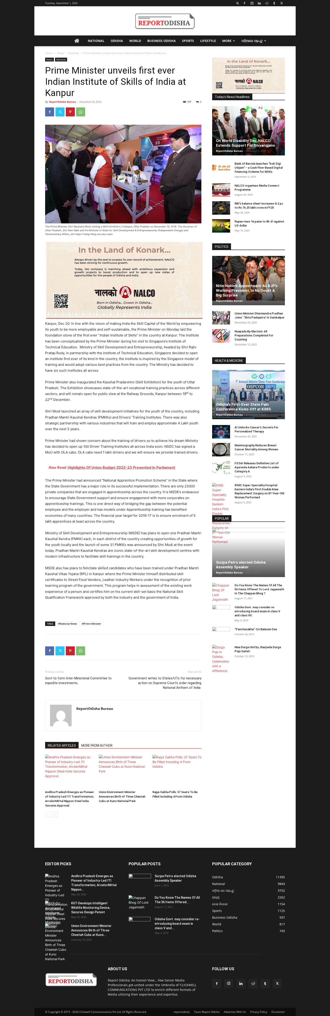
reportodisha (182, 1012)
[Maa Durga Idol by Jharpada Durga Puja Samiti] (221, 659)
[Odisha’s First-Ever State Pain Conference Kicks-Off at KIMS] (248, 396)
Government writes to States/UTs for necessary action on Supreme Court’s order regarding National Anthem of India (165, 683)
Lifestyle (208, 41)
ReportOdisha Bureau (62, 101)
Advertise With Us (235, 1012)
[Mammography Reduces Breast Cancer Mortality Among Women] (221, 449)
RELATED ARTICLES (62, 745)
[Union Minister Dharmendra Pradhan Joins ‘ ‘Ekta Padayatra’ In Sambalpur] (221, 318)
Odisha (117, 41)
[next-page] (55, 814)
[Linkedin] (259, 3)
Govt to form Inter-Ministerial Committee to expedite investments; (78, 680)
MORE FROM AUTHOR (96, 745)
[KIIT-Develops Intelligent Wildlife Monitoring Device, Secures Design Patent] (56, 915)
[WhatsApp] (80, 111)
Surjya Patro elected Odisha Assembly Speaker (241, 564)
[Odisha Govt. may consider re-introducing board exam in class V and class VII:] (221, 611)
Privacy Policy (258, 1012)
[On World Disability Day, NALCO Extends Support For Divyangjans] (248, 135)
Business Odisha (161, 41)
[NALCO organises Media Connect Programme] (221, 190)
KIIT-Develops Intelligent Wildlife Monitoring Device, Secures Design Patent (90, 907)
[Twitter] (281, 3)
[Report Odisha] (165, 21)
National (96, 41)
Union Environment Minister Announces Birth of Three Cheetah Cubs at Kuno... (91, 930)
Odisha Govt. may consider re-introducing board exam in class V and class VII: (257, 611)
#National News (67, 623)
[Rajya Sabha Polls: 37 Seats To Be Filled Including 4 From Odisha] (176, 771)
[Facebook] (244, 3)
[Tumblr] (274, 3)
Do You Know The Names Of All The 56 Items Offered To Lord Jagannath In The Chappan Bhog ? (259, 589)
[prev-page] (48, 814)
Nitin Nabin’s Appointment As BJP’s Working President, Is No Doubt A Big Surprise (246, 290)
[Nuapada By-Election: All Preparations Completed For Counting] (221, 335)
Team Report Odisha (207, 1012)
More (226, 41)
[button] (237, 3)
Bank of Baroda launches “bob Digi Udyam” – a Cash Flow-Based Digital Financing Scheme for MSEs (259, 167)
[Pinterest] (70, 111)
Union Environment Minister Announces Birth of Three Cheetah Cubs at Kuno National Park (122, 796)
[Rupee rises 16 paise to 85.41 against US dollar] (221, 226)
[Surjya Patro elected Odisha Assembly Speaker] (248, 552)
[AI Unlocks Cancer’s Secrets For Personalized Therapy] (221, 431)
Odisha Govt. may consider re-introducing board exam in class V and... (177, 923)
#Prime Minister (91, 623)
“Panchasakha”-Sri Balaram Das (256, 629)
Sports (188, 41)
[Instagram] (252, 3)
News (60, 53)
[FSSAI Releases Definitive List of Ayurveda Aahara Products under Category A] (221, 467)
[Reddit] (266, 3)
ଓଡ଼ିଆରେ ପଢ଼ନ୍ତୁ (252, 41)
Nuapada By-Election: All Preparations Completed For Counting (254, 335)
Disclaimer (278, 1012)
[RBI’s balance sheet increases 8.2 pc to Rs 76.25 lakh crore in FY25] (221, 208)
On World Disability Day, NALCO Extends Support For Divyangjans (245, 143)
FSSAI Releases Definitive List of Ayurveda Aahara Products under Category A (257, 467)
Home (49, 53)
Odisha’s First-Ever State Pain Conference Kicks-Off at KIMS (243, 406)
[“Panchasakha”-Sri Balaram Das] (221, 637)
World (135, 41)
